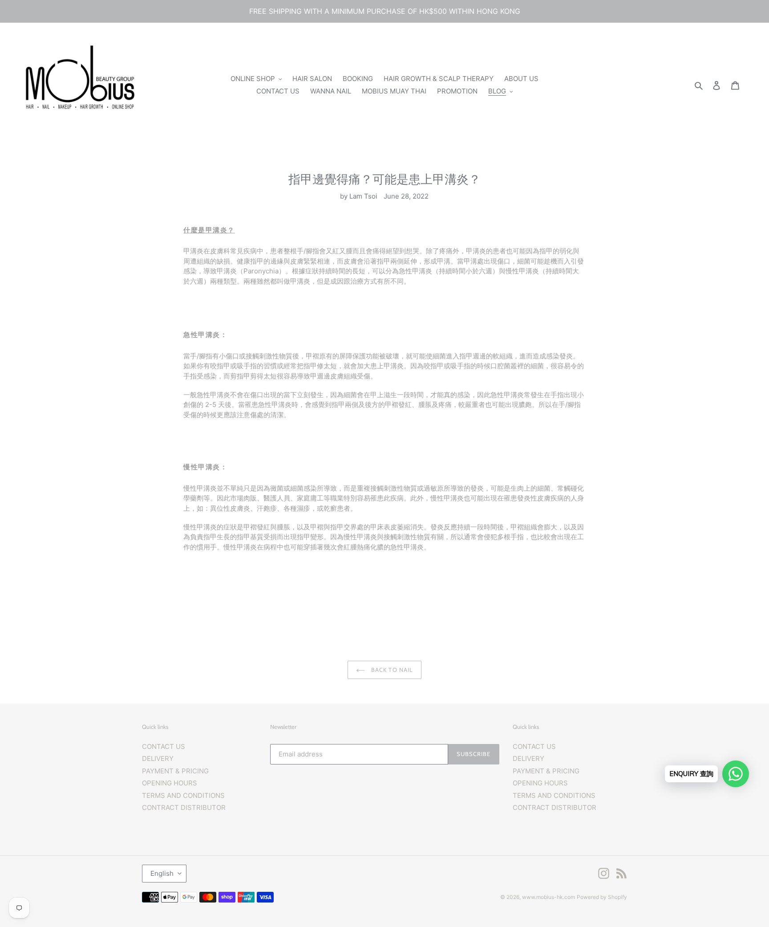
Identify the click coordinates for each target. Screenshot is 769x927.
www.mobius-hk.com (548, 897)
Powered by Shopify (602, 897)
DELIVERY (158, 758)
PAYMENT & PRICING (175, 771)
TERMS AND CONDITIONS (183, 795)
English (162, 873)
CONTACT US (163, 746)
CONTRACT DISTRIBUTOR (184, 807)
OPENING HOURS (169, 783)
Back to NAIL (391, 669)
